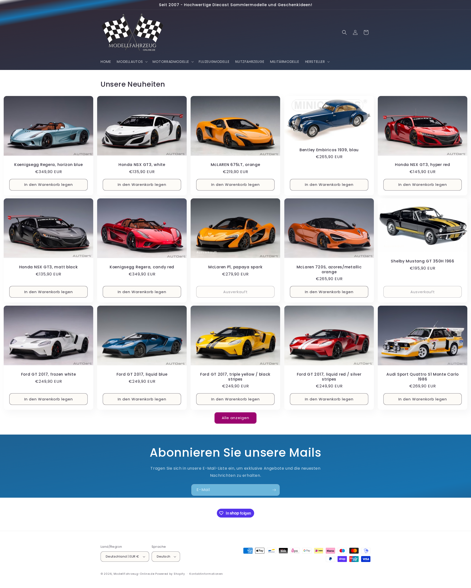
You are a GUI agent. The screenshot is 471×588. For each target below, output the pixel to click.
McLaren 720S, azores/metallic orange (329, 269)
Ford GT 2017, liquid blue (142, 374)
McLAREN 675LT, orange (235, 165)
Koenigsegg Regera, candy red (142, 267)
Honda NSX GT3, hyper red (422, 165)
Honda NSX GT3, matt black (48, 267)
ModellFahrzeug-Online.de (134, 574)
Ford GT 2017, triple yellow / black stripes (235, 377)
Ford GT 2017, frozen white (48, 374)
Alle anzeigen (235, 417)
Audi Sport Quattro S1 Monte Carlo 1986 (422, 377)
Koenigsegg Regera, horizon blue (48, 165)
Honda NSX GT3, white (142, 165)
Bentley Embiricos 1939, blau (329, 150)
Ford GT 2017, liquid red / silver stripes (329, 377)
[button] (132, 61)
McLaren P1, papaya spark (235, 267)
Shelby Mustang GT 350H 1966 (422, 261)
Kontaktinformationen (206, 574)
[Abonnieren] (274, 490)
